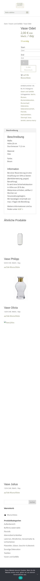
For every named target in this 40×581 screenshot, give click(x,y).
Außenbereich (9, 524)
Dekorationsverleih (27, 109)
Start (5, 24)
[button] (28, 76)
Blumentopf (25, 103)
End (22, 55)
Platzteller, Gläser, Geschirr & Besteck (19, 545)
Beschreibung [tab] (12, 130)
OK (21, 578)
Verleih (23, 120)
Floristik (23, 112)
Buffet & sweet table (12, 528)
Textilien (7, 553)
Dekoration (24, 106)
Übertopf (24, 118)
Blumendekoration (27, 100)
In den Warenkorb (28, 68)
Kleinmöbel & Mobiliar (13, 535)
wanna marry (31, 120)
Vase (29, 118)
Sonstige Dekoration (12, 549)
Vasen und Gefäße (15, 24)
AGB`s (20, 209)
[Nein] (37, 574)
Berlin (33, 94)
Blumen (23, 97)
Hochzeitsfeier (26, 115)
